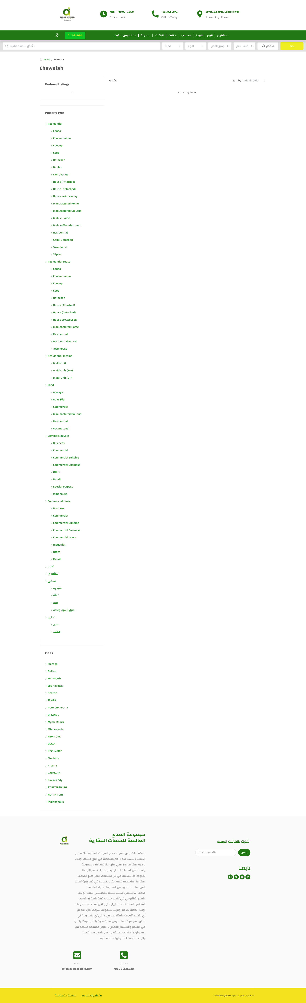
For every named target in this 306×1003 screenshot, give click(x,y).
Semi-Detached (63, 240)
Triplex (57, 254)
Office (56, 472)
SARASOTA (54, 773)
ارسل (244, 852)
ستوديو (58, 588)
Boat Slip (58, 399)
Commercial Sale (58, 435)
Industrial (59, 544)
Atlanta (52, 765)
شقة (56, 595)
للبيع (210, 35)
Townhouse (60, 247)
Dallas (52, 671)
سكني (52, 581)
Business (59, 443)
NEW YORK (54, 736)
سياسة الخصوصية (65, 995)
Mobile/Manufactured (66, 225)
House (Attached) (64, 181)
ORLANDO (53, 714)
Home (47, 60)
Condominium (62, 138)
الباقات (159, 35)
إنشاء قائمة (75, 35)
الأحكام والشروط (92, 995)
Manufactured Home (66, 203)
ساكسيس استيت (125, 35)
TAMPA (52, 700)
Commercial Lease (59, 501)
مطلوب (186, 35)
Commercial (60, 406)
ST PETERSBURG (57, 787)
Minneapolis (56, 729)
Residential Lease (59, 261)
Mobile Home (61, 218)
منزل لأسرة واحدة (64, 610)
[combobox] (172, 46)
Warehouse (60, 494)
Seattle (52, 693)
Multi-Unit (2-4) (63, 370)
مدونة (145, 35)
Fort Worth (54, 678)
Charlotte (53, 758)
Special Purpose (63, 486)
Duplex (57, 167)
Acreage (58, 392)
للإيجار (199, 35)
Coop (56, 152)
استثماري (53, 573)
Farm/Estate (61, 174)
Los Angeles (55, 685)
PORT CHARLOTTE (58, 707)
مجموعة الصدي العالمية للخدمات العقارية (117, 837)
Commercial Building (66, 457)
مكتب (56, 631)
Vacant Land (61, 428)
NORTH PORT (55, 794)
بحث (291, 46)
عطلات (172, 35)
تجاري (51, 617)
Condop (58, 145)
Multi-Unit (59, 363)
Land (51, 385)
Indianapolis (56, 802)
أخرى (51, 566)
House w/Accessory (65, 196)
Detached (59, 160)
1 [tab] (73, 93)
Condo (57, 131)
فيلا (55, 602)
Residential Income (60, 356)
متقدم (269, 46)
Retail (57, 479)
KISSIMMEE (55, 751)
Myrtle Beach (56, 722)
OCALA (51, 743)
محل (56, 624)
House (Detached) (64, 189)
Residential (55, 123)
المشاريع (222, 35)
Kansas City (55, 780)
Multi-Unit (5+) (62, 377)
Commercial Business (66, 465)
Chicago (53, 664)
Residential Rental (64, 341)
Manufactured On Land (67, 210)
